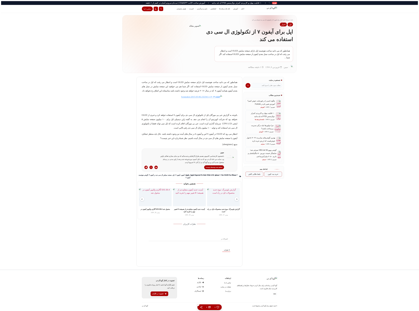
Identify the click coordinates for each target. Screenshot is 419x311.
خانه (292, 20)
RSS (275, 294)
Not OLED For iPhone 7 (229, 175)
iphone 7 (217, 175)
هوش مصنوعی (181, 9)
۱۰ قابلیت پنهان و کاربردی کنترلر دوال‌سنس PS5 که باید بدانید (255, 3)
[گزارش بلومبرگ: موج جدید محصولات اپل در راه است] (223, 197)
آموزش (235, 9)
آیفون (183, 175)
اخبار (242, 9)
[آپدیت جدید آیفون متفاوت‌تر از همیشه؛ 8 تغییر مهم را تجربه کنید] (189, 197)
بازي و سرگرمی (202, 9)
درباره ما (228, 291)
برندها (287, 20)
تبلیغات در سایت (226, 287)
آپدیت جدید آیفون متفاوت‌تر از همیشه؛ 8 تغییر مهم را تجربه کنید (189, 210)
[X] (151, 167)
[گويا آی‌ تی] (267, 9)
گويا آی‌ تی (145, 306)
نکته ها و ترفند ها (224, 9)
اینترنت (191, 9)
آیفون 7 (177, 175)
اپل (284, 20)
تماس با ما (147, 9)
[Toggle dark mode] (156, 9)
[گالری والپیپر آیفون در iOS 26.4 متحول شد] (155, 197)
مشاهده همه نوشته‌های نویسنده (214, 167)
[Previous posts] (142, 199)
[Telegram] (146, 167)
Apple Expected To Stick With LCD (202, 175)
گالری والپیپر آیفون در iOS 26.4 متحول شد (155, 209)
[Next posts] (237, 199)
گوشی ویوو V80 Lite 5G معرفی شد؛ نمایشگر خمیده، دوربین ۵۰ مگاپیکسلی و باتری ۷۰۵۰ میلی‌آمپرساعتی (262, 153)
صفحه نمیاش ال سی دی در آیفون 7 (160, 175)
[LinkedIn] (156, 167)
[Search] (161, 9)
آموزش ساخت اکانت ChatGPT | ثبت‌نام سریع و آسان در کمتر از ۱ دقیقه (194, 3)
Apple (187, 175)
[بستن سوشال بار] (198, 304)
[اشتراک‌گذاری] (201, 307)
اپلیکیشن (213, 9)
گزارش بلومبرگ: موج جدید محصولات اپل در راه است (223, 210)
